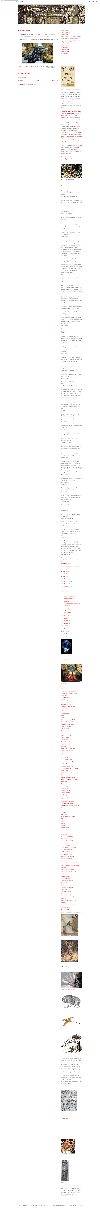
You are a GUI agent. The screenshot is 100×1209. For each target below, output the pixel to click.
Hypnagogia (64, 781)
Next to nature (67, 612)
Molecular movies (65, 808)
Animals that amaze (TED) (68, 706)
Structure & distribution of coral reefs (70, 865)
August (66, 589)
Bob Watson (64, 333)
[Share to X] (51, 67)
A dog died (64, 695)
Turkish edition (65, 53)
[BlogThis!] (49, 67)
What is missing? (65, 907)
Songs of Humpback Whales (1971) (70, 863)
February (66, 623)
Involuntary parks (65, 786)
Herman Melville (65, 450)
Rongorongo (64, 1113)
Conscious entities (66, 731)
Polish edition (64, 47)
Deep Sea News (65, 746)
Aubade (63, 711)
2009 (64, 631)
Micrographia (69, 1011)
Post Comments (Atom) (31, 84)
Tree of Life (64, 898)
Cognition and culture (66, 726)
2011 (64, 576)
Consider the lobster (66, 735)
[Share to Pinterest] (54, 67)
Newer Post (21, 80)
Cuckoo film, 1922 (66, 742)
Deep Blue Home (65, 744)
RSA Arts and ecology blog (68, 849)
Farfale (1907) (64, 770)
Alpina (69, 140)
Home (38, 80)
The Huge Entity (65, 883)
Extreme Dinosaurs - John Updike (69, 768)
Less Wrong (64, 795)
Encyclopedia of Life (66, 755)
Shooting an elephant (66, 858)
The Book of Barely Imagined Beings (51, 12)
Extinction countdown (67, 766)
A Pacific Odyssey (65, 700)
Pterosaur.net (64, 838)
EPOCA (63, 302)
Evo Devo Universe (66, 764)
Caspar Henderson (67, 113)
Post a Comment (22, 77)
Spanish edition (65, 51)
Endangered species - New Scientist (70, 762)
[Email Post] (44, 66)
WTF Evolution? (65, 909)
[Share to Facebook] (52, 67)
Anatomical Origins (66, 704)
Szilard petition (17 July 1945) (69, 872)
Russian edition (65, 49)
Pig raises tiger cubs (66, 830)
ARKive (63, 709)
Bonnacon (63, 715)
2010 (64, 629)
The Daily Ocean (65, 878)
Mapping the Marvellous (67, 801)
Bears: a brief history (66, 713)
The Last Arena (65, 885)
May (65, 615)
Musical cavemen (65, 810)
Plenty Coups (64, 325)
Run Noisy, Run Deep (66, 852)
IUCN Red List (65, 788)
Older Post (55, 80)
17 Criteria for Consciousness (68, 691)
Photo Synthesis (65, 827)
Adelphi (79, 132)
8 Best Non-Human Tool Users (69, 693)
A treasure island (68, 596)
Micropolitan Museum (67, 803)
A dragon (66, 601)
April (65, 618)
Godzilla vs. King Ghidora (68, 777)
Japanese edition (65, 44)
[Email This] (47, 67)
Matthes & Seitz (65, 132)
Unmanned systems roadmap (68, 900)
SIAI (62, 861)
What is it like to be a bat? (68, 905)
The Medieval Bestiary (67, 887)
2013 (64, 571)
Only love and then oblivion (68, 819)
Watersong (63, 902)
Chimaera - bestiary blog (67, 724)
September (67, 586)
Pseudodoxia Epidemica (67, 836)
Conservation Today (66, 733)
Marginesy (73, 138)
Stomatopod (64, 683)
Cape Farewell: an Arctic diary (69, 720)
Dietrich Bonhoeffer (66, 563)
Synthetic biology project (67, 869)
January (66, 625)
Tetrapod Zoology (65, 876)
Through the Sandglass (67, 894)
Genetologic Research (66, 772)
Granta (62, 115)
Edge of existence (65, 753)
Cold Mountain (65, 728)
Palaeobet (63, 823)
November (67, 581)
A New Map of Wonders (67, 159)
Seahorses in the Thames (67, 856)
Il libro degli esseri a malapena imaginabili (70, 41)
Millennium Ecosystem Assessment (70, 805)
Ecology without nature (67, 750)
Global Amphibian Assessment (69, 775)
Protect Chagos (65, 834)
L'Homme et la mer (66, 790)
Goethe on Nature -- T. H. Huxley (69, 779)
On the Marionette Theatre (68, 816)
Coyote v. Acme (65, 737)
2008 (64, 634)
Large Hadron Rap (65, 792)
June (65, 594)
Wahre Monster (74, 38)
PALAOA (63, 825)
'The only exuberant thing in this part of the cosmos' (72, 609)
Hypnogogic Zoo (65, 784)
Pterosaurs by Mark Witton (68, 841)
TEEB (62, 874)
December (67, 579)
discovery (36, 39)
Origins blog (64, 821)
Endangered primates (66, 759)
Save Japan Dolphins (66, 854)
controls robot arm (70, 989)
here (67, 57)
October (66, 584)
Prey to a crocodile (66, 832)
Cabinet (63, 717)
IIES (62, 281)
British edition (64, 30)
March (66, 620)
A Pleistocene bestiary (66, 702)
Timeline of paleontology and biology (71, 896)
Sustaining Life (65, 867)
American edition (65, 32)
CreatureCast (64, 739)
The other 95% (65, 889)
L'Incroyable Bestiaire (75, 36)
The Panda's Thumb (66, 891)
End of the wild (65, 757)
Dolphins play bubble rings (68, 748)
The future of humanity (67, 880)
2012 (64, 574)
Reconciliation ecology (67, 845)
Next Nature (64, 814)
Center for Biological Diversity (69, 722)
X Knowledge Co (73, 134)
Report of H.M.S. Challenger (68, 847)
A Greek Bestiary (65, 697)
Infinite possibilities (69, 598)
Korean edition (65, 45)
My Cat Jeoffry (65, 812)
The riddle (63, 659)
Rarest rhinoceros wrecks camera (69, 843)
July (65, 591)
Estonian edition (65, 34)
